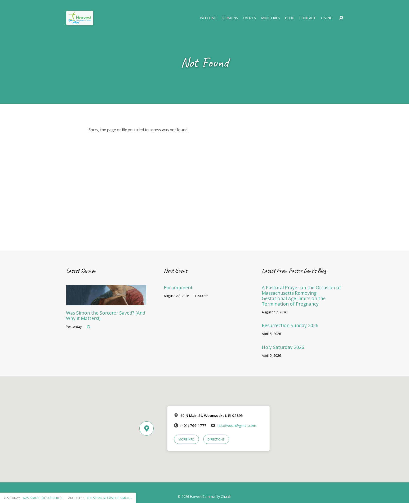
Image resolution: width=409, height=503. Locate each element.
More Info (186, 439)
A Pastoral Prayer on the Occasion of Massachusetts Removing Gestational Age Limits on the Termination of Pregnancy (301, 295)
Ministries (270, 18)
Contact (307, 18)
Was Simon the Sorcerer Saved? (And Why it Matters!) (105, 315)
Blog (289, 18)
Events (249, 18)
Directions (216, 439)
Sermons (230, 18)
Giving (326, 18)
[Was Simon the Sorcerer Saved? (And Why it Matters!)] (106, 301)
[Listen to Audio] (88, 327)
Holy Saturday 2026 (283, 347)
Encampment (178, 287)
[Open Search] (341, 18)
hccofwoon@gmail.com (236, 425)
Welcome (208, 18)
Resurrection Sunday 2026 (290, 325)
